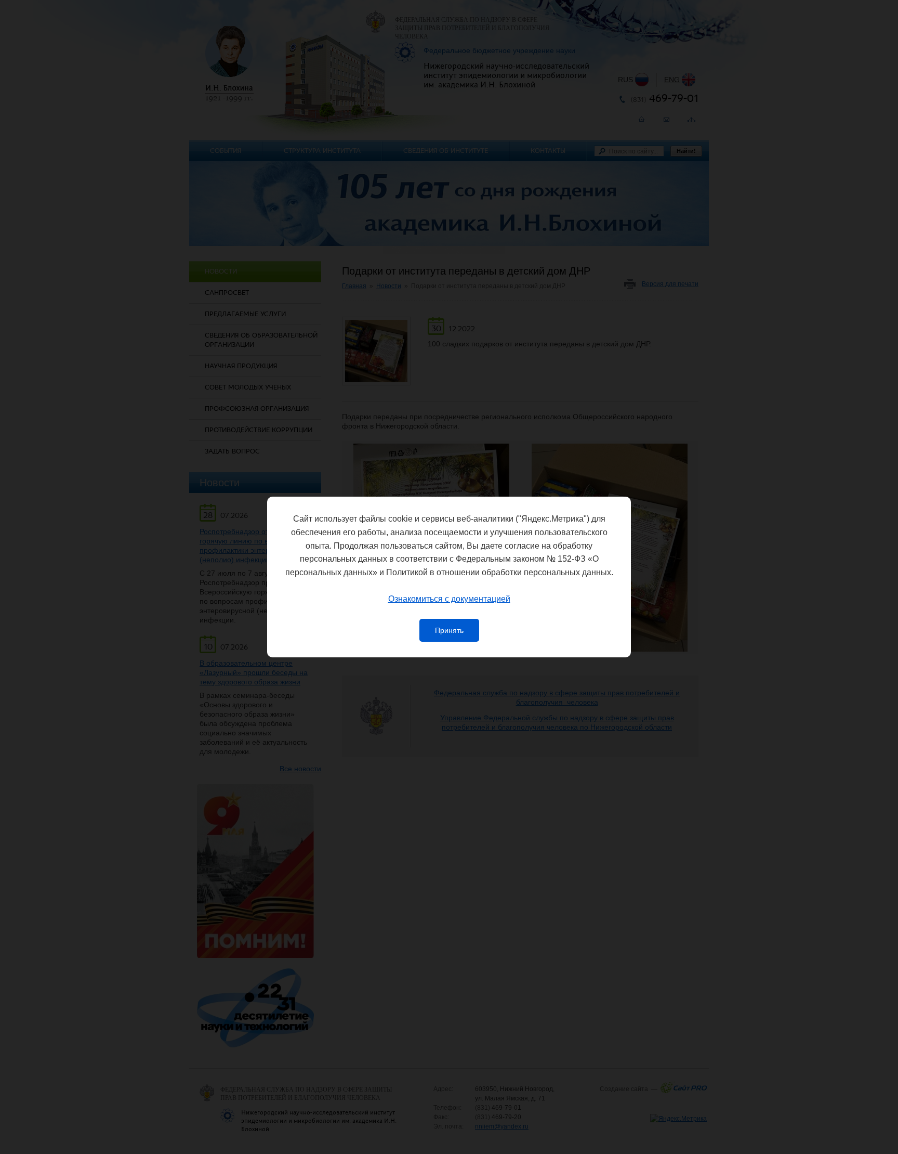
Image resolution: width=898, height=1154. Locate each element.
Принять (449, 630)
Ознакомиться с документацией (449, 598)
